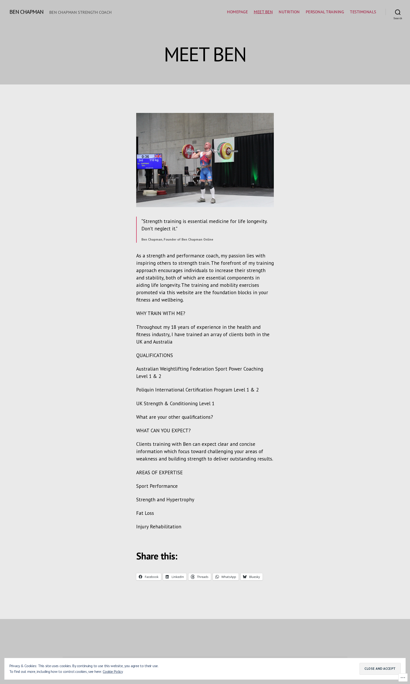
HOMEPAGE (237, 11)
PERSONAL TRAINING (325, 11)
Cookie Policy (113, 671)
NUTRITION (289, 11)
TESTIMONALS (363, 11)
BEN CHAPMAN (26, 12)
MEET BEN (263, 11)
